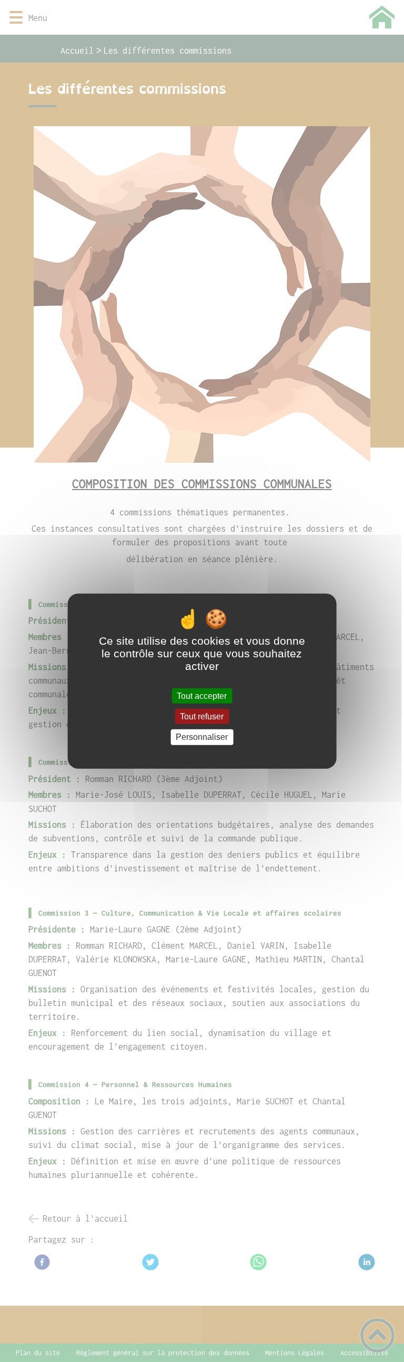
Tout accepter (202, 696)
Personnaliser (202, 737)
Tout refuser (202, 716)
